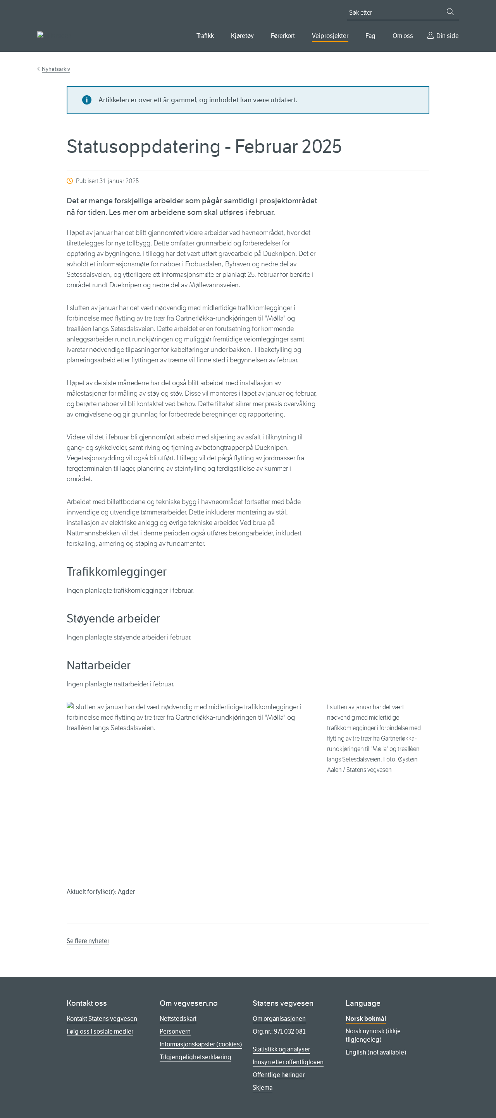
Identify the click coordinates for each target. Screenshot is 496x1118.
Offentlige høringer (279, 1075)
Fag (370, 35)
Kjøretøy (242, 35)
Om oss (403, 35)
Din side (447, 35)
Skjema (262, 1087)
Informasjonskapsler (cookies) (201, 1044)
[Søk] (450, 11)
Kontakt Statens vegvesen (102, 1018)
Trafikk (205, 35)
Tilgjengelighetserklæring (195, 1057)
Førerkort (283, 35)
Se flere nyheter (88, 941)
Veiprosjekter (330, 35)
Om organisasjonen (279, 1018)
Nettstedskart (178, 1018)
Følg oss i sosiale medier (100, 1031)
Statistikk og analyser (281, 1049)
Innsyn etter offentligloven (288, 1062)
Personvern (175, 1031)
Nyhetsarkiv (56, 68)
